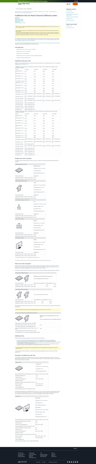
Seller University (53, 456)
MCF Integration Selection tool (51, 42)
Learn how (45, 1)
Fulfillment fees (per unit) (19, 19)
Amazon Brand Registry (32, 454)
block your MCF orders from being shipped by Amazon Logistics (29, 341)
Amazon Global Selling (21, 456)
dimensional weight (25, 55)
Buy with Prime (56, 266)
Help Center (53, 455)
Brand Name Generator (43, 455)
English (76, 448)
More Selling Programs (32, 457)
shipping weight (24, 57)
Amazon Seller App (43, 456)
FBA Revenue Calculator (43, 454)
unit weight (23, 53)
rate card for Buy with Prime (46, 309)
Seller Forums (53, 454)
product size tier (24, 51)
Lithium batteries (19, 340)
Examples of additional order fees (20, 22)
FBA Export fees (25, 64)
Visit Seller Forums (69, 25)
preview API (41, 42)
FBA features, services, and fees (45, 344)
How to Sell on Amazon (21, 454)
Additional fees (17, 21)
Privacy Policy (44, 462)
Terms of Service (38, 462)
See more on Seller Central (70, 27)
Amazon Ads (31, 456)
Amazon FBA (31, 455)
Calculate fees (17, 18)
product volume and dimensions (27, 49)
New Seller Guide (20, 455)
